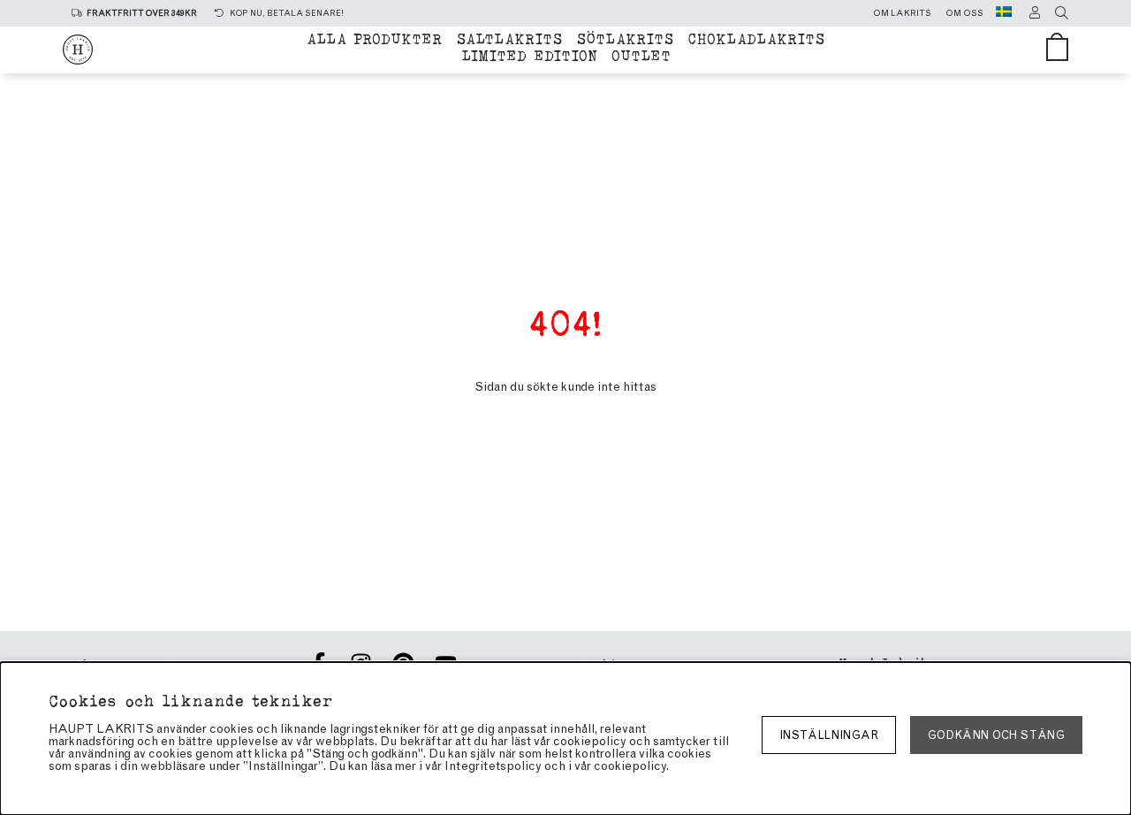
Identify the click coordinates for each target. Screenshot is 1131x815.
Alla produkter (374, 37)
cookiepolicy (630, 765)
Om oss (964, 13)
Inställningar (828, 735)
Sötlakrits (624, 37)
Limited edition (529, 54)
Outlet (641, 54)
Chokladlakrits (755, 37)
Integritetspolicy (493, 765)
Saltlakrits (509, 37)
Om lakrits (902, 13)
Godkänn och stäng (996, 735)
